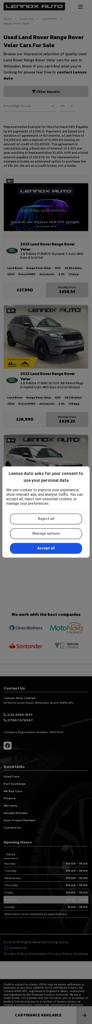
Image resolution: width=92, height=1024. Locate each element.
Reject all (46, 519)
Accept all (46, 548)
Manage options (46, 533)
